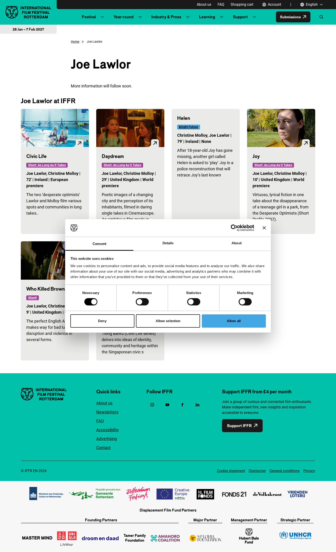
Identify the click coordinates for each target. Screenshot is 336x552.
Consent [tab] (99, 244)
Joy (256, 156)
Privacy (309, 471)
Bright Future (188, 127)
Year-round (123, 16)
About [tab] (237, 243)
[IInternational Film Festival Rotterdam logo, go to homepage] (28, 12)
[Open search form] (321, 16)
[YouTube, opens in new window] (167, 404)
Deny (102, 321)
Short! (32, 298)
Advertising (106, 438)
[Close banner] (264, 227)
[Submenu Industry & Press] (188, 17)
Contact (103, 447)
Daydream (113, 156)
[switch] (142, 301)
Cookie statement (231, 471)
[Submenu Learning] (221, 17)
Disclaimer (257, 471)
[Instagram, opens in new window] (152, 404)
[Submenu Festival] (102, 17)
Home (75, 41)
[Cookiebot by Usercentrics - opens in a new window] (234, 227)
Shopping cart (242, 4)
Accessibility (107, 429)
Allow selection (168, 321)
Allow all (234, 321)
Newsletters (107, 412)
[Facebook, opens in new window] (182, 404)
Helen (183, 118)
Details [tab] (168, 243)
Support (240, 16)
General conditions (284, 471)
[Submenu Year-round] (140, 17)
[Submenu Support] (254, 17)
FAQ (221, 4)
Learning (207, 16)
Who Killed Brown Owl (50, 289)
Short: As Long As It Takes (47, 165)
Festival (89, 16)
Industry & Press (166, 16)
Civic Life (36, 156)
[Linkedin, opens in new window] (197, 404)
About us (204, 4)
